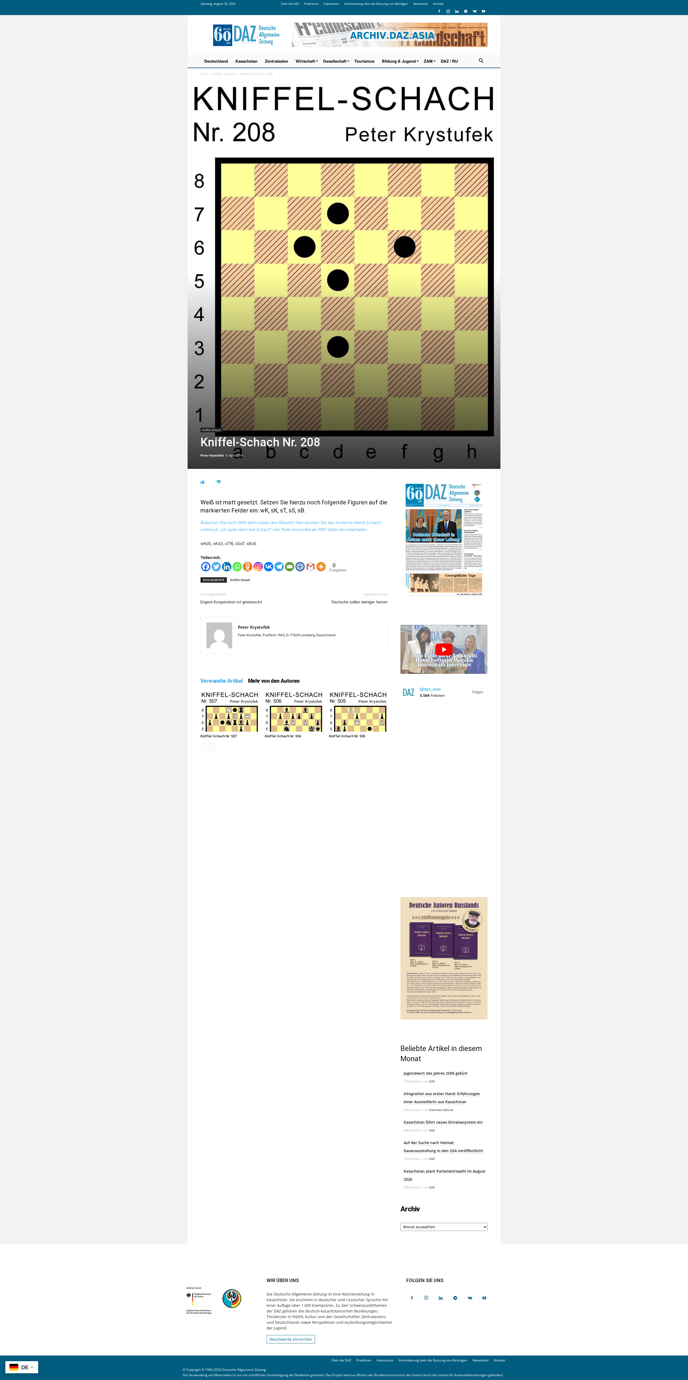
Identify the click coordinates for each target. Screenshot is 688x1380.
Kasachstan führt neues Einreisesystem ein (443, 1122)
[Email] (289, 566)
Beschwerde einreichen (291, 1339)
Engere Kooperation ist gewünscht (231, 602)
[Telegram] (466, 11)
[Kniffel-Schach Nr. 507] (229, 711)
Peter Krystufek (212, 455)
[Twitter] (216, 566)
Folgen (477, 692)
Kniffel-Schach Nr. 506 (283, 736)
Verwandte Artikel (221, 681)
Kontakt (438, 4)
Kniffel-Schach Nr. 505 (347, 736)
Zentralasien (276, 61)
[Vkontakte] (268, 566)
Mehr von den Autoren (274, 681)
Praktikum (311, 4)
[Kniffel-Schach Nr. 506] (294, 711)
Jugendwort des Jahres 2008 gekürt (436, 1073)
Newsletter (420, 4)
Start (204, 74)
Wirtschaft (305, 61)
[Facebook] (439, 11)
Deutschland (216, 61)
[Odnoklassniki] (247, 566)
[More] (321, 566)
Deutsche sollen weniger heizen (360, 602)
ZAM (428, 61)
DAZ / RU (449, 61)
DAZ (432, 1081)
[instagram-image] (444, 748)
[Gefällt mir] (202, 481)
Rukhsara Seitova (441, 1110)
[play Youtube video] (444, 649)
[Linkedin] (457, 11)
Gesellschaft (334, 61)
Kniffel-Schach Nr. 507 (218, 736)
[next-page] (212, 747)
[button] (481, 61)
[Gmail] (310, 566)
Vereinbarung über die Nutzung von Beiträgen (376, 4)
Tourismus (364, 61)
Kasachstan (246, 61)
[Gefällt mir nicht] (219, 481)
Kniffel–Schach (224, 74)
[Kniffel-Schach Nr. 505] (358, 711)
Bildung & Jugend (399, 61)
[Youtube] (483, 11)
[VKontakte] (475, 11)
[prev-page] (203, 747)
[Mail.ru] (300, 566)
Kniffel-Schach (240, 580)
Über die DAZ (290, 4)
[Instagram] (448, 11)
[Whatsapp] (237, 566)
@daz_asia (430, 689)
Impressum (331, 4)
